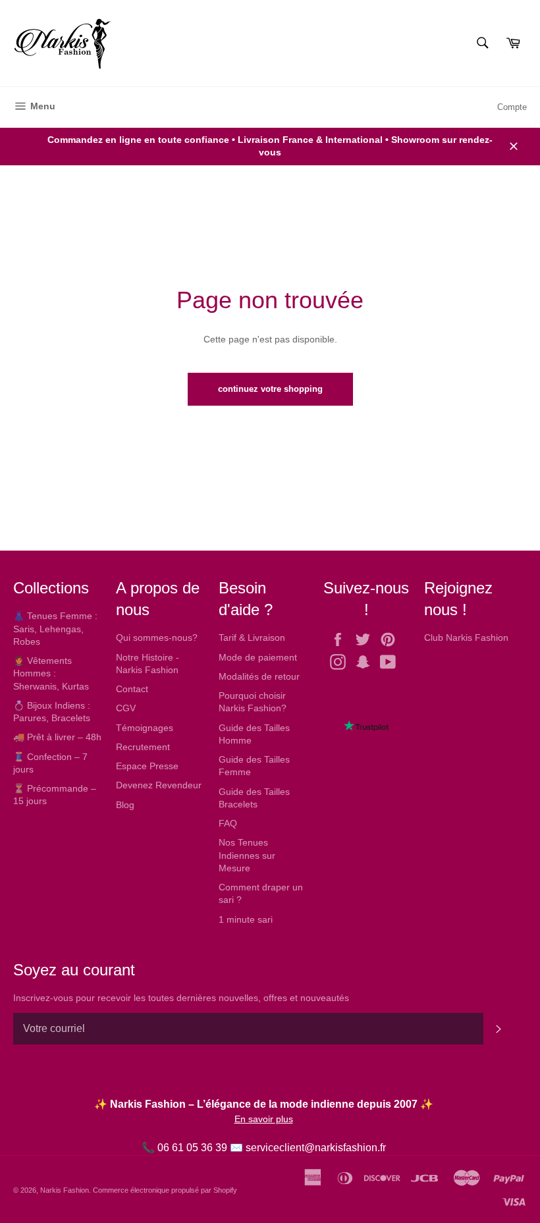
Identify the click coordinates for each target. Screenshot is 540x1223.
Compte (512, 107)
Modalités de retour (259, 676)
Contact (132, 689)
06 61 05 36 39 (192, 1147)
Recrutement (143, 747)
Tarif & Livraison (252, 637)
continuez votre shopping (270, 389)
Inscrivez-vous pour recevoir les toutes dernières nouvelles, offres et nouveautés (181, 997)
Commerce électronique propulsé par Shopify (165, 1190)
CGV (126, 708)
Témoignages (144, 727)
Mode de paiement (258, 657)
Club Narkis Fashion (466, 637)
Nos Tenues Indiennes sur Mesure (247, 855)
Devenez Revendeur (159, 785)
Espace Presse (147, 766)
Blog (125, 805)
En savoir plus (263, 1119)
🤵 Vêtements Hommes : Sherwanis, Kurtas (51, 673)
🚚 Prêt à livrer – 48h (57, 737)
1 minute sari (246, 919)
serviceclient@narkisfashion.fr (316, 1147)
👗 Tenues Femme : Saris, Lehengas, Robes (55, 629)
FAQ (228, 823)
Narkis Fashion (64, 1190)
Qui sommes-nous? (157, 637)
